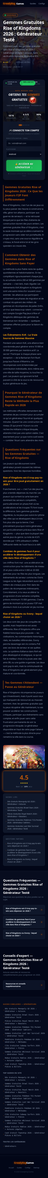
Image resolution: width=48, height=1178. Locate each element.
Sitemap (36, 1168)
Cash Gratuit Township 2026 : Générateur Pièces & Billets (24, 1065)
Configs (42, 3)
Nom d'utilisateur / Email (17, 138)
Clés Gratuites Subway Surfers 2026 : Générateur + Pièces (22, 1047)
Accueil (11, 1168)
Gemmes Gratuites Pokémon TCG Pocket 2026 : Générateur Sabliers (22, 1028)
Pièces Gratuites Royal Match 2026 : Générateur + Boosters (22, 1022)
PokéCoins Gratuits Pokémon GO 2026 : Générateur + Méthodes (22, 1040)
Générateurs (9, 1146)
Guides (33, 3)
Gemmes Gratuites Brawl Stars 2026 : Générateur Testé (22, 1016)
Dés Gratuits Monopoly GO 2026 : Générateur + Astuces (20, 1010)
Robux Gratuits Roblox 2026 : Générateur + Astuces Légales (24, 1059)
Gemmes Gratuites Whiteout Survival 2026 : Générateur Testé (24, 1053)
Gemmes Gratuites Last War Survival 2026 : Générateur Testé (24, 1034)
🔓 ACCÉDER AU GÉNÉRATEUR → (24, 165)
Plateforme (11, 149)
